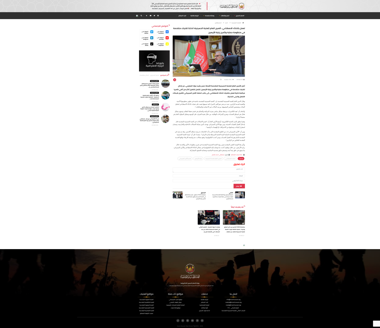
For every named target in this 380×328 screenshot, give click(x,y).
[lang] (137, 16)
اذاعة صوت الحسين (204, 310)
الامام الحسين (240, 15)
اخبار (226, 22)
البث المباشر (182, 15)
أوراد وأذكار (204, 308)
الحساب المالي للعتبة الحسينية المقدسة (233, 310)
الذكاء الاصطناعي (230, 158)
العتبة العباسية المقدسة (146, 310)
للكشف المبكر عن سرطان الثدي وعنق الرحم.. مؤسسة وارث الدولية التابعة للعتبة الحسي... (149, 109)
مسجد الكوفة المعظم (146, 313)
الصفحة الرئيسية (236, 22)
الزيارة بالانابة (194, 15)
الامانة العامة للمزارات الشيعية (175, 305)
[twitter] (154, 15)
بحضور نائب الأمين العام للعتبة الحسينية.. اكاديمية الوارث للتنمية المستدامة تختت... (150, 97)
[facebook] (158, 15)
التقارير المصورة (154, 81)
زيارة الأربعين (198, 158)
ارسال (237, 186)
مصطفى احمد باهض (218, 154)
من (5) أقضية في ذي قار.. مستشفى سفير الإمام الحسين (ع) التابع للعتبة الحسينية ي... (149, 120)
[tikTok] (178, 320)
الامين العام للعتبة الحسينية (214, 158)
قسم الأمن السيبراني (185, 158)
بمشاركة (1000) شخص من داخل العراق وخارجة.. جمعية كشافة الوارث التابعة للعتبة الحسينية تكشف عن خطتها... (234, 229)
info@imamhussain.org (233, 299)
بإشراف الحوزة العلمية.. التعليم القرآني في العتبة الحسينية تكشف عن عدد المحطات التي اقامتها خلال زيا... (209, 229)
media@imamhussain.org (233, 305)
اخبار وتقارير (218, 22)
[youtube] (150, 15)
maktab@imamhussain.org (233, 302)
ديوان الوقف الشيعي (175, 302)
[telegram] (187, 320)
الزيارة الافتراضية (204, 305)
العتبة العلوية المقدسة (146, 299)
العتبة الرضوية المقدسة (147, 305)
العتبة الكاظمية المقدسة (146, 302)
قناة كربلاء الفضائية (236, 154)
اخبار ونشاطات (224, 15)
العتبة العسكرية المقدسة (146, 308)
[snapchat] (182, 320)
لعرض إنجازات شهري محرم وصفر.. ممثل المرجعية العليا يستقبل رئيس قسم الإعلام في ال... (149, 85)
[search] (141, 16)
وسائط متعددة (209, 15)
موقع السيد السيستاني (175, 299)
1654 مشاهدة (228, 79)
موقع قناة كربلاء (175, 308)
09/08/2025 (240, 79)
